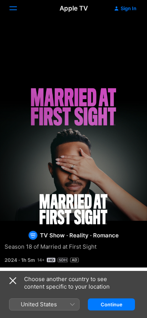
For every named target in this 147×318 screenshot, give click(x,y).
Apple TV (74, 8)
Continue (111, 304)
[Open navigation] (17, 8)
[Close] (12, 280)
